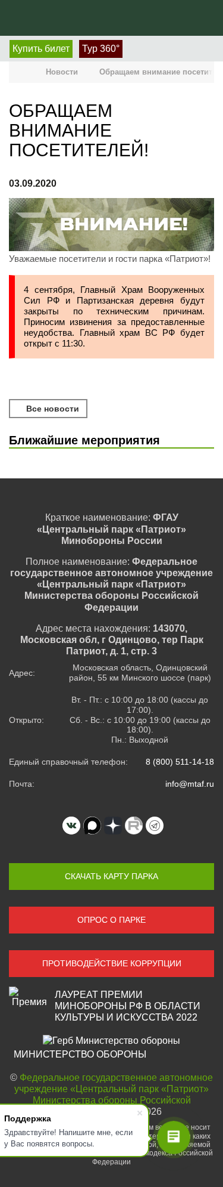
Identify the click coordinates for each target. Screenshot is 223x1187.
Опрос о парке (111, 920)
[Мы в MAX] (92, 825)
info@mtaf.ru (189, 784)
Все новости (51, 408)
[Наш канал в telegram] (155, 825)
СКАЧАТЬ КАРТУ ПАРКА (111, 876)
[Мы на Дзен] (113, 825)
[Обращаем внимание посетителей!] (111, 226)
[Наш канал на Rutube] (134, 825)
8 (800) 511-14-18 (180, 761)
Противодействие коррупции (111, 963)
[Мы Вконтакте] (71, 825)
